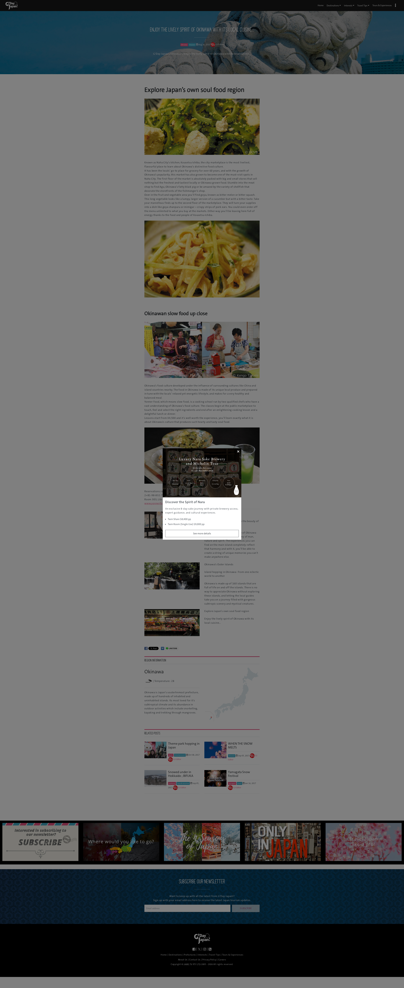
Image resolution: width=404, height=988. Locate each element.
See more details (202, 533)
